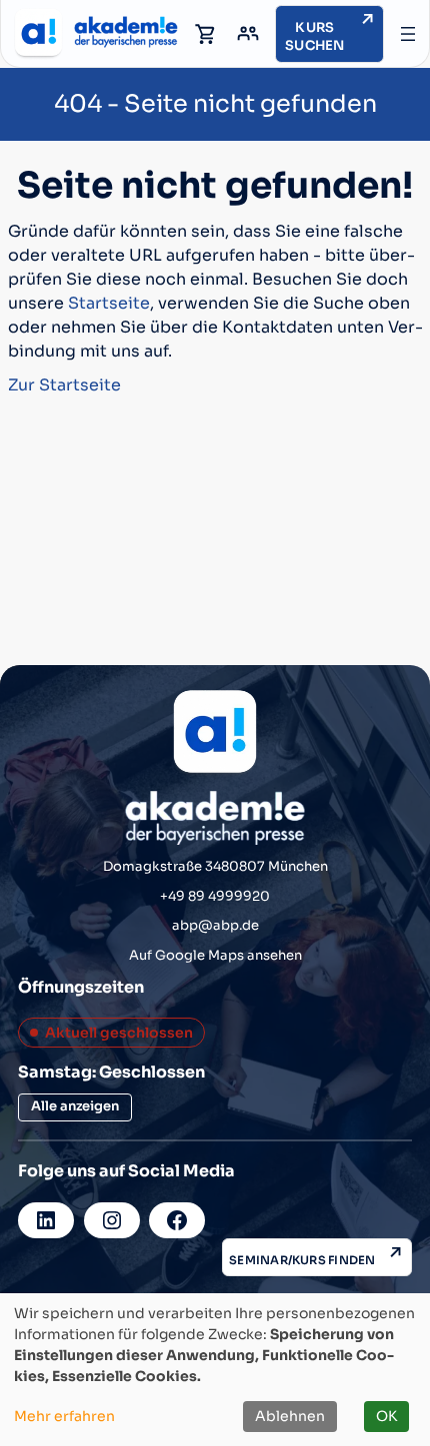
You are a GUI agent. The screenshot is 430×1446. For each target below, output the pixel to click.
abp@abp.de (215, 925)
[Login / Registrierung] (248, 34)
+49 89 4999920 (215, 896)
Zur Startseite (64, 384)
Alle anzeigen (75, 1105)
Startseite (109, 303)
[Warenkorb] (206, 34)
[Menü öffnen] (408, 34)
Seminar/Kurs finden (302, 1260)
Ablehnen (290, 1416)
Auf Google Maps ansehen (215, 955)
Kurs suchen (315, 36)
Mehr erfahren (64, 1416)
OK (386, 1416)
